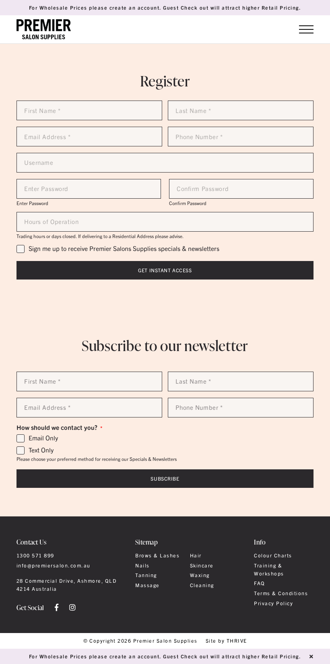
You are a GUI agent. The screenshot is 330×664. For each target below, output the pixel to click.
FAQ (259, 583)
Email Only (43, 438)
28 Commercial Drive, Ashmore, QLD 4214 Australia (66, 585)
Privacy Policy (273, 603)
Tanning (146, 575)
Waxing (200, 575)
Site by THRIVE (226, 640)
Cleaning (202, 585)
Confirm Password (187, 203)
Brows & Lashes (157, 555)
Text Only (41, 450)
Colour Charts (273, 555)
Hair (196, 555)
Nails (142, 565)
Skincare (202, 565)
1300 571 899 (35, 555)
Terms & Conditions (281, 593)
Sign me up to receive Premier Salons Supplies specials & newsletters (124, 248)
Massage (147, 585)
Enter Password (32, 203)
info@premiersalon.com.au (53, 565)
